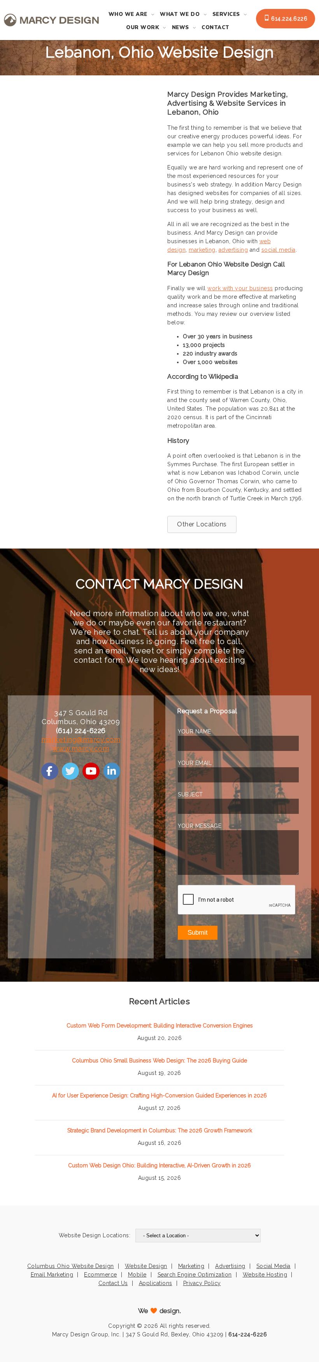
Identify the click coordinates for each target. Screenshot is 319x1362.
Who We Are (128, 14)
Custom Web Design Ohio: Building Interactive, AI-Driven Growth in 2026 (159, 1165)
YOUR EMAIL (195, 763)
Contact (216, 27)
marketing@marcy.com (81, 739)
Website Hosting (265, 1274)
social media (278, 250)
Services (226, 14)
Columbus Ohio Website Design (70, 1266)
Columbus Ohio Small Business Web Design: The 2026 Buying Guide (159, 1060)
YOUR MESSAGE (199, 826)
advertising (233, 250)
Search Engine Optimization (195, 1274)
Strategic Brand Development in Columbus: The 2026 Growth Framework (159, 1130)
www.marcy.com (81, 748)
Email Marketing (52, 1274)
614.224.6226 (289, 19)
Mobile (137, 1274)
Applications (155, 1283)
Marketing (191, 1266)
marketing (202, 250)
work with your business (240, 288)
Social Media (273, 1266)
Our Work (142, 27)
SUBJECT (190, 794)
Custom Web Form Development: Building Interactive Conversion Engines (160, 1025)
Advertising (230, 1266)
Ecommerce (100, 1274)
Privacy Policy (202, 1283)
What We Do (180, 14)
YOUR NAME (194, 731)
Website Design (146, 1266)
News (180, 27)
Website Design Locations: (95, 1235)
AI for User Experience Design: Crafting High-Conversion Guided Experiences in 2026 (159, 1095)
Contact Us (113, 1283)
